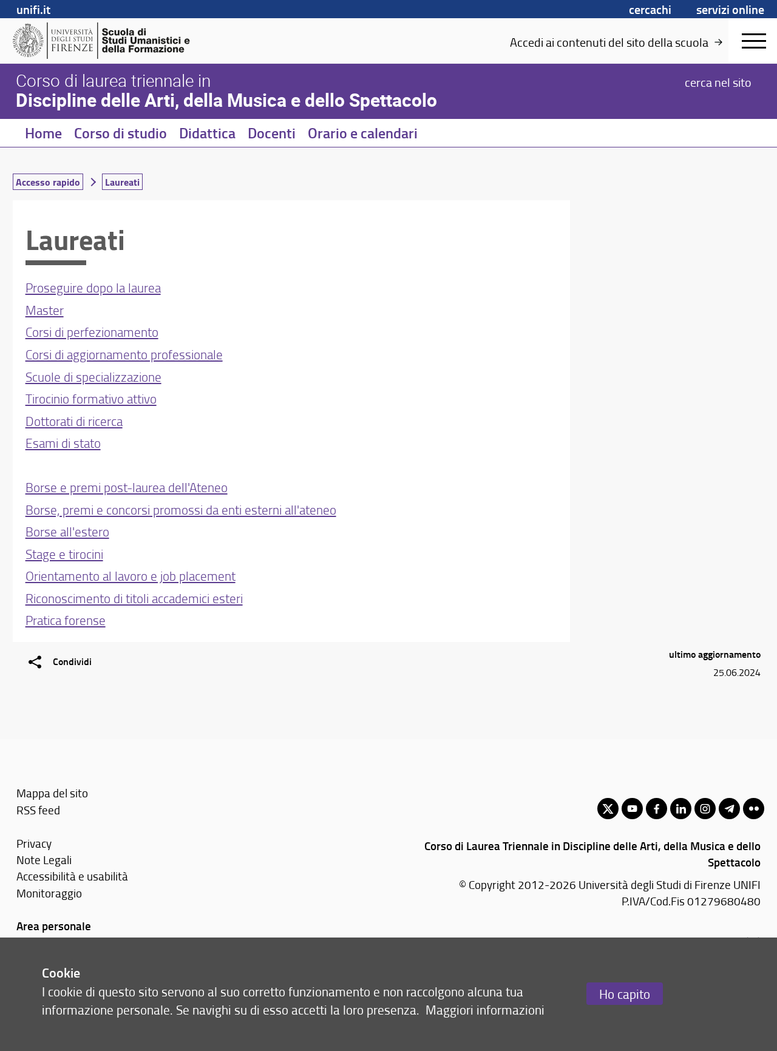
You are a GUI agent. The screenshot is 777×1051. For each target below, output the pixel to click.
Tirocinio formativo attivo (91, 398)
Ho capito (624, 993)
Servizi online (730, 9)
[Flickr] (753, 808)
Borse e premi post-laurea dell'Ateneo (126, 487)
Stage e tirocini (64, 554)
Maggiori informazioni (485, 1009)
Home (43, 133)
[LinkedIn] (680, 808)
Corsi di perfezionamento (91, 331)
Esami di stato (63, 442)
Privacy (34, 843)
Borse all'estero (67, 531)
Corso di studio (120, 133)
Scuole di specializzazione (93, 376)
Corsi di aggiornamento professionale (124, 354)
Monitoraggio (49, 893)
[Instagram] (705, 808)
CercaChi (650, 9)
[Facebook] (656, 808)
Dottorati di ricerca (74, 421)
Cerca (718, 81)
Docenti (272, 133)
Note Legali (44, 859)
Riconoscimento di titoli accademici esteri (134, 598)
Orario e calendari (363, 133)
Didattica (207, 133)
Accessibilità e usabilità (72, 876)
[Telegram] (729, 808)
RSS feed (38, 810)
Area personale (53, 926)
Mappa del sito (52, 793)
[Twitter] (608, 808)
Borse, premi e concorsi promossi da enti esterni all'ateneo (180, 509)
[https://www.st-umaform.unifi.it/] (106, 40)
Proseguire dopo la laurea (93, 287)
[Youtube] (632, 808)
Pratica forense (65, 620)
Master (44, 310)
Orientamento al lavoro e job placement (130, 575)
